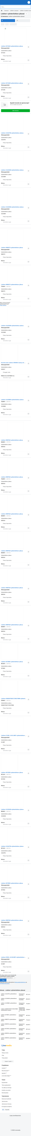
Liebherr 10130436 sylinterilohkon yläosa (12, 809)
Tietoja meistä (5, 1052)
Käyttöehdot (4, 1082)
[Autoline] (2, 10)
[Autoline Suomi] (9, 2)
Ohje (3, 1055)
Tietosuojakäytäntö (6, 1085)
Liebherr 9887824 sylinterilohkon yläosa (12, 440)
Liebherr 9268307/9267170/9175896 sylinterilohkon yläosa (9, 1009)
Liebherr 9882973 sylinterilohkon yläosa (12, 247)
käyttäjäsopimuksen (4, 983)
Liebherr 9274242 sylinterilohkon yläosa (12, 46)
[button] (29, 2)
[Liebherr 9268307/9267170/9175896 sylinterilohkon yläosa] (15, 688)
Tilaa (3, 980)
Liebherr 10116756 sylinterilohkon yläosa (12, 133)
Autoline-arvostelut (6, 1090)
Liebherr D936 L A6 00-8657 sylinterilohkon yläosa (14, 957)
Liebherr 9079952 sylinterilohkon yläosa (12, 883)
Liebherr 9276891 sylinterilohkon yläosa (12, 661)
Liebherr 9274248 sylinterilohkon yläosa (12, 83)
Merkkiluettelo (5, 1092)
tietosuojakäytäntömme (20, 982)
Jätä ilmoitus (15, 110)
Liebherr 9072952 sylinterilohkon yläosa (12, 772)
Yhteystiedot (5, 1058)
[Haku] (28, 6)
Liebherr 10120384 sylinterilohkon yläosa (12, 170)
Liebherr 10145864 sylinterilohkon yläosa (12, 399)
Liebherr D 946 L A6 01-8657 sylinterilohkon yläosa (15, 735)
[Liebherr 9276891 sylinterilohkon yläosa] (15, 651)
